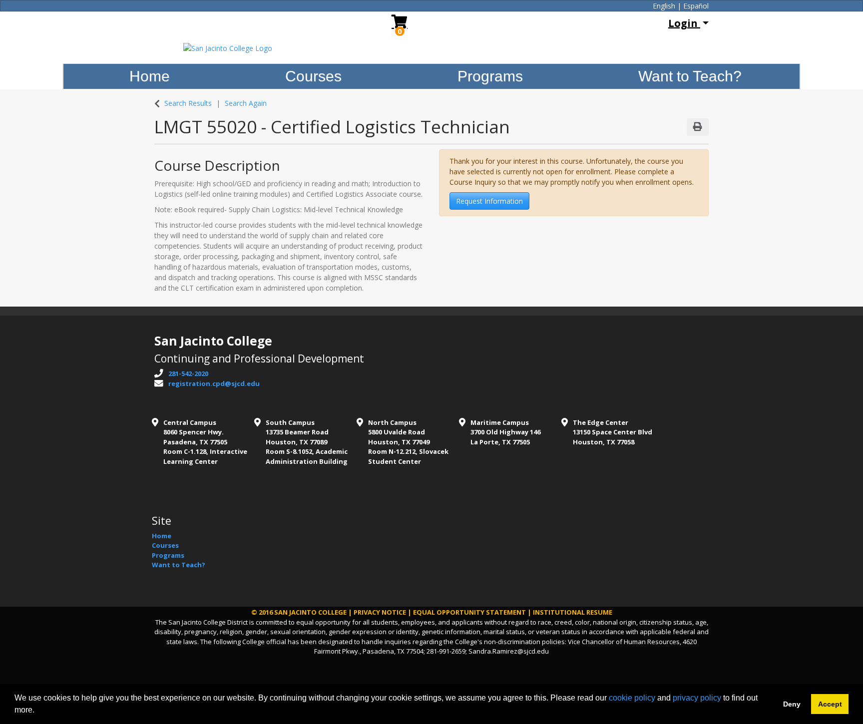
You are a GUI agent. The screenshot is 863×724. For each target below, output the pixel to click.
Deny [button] (792, 704)
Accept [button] (830, 704)
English (664, 5)
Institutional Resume (572, 612)
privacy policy (697, 698)
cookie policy (632, 698)
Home (149, 76)
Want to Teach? (690, 76)
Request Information (489, 201)
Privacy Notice (380, 612)
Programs (490, 76)
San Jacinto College (310, 612)
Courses (313, 76)
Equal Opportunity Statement (469, 612)
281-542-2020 (188, 373)
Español (696, 5)
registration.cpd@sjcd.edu (214, 383)
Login (684, 23)
